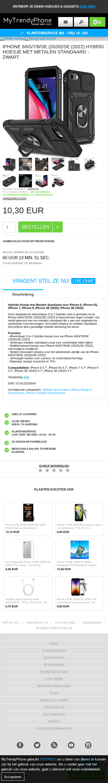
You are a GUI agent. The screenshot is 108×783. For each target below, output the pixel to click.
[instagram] (88, 745)
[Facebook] (20, 745)
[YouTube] (71, 745)
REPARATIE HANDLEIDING (54, 686)
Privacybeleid (54, 707)
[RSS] (54, 745)
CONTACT (54, 721)
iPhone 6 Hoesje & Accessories (46, 392)
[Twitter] (37, 745)
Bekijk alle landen (54, 700)
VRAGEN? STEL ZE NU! (53, 280)
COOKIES (48, 759)
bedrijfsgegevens (54, 672)
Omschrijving (23, 294)
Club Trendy (54, 679)
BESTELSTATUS (54, 658)
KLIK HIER (87, 6)
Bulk (26, 377)
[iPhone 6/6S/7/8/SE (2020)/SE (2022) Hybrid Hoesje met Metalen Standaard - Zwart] (50, 156)
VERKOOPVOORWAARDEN (54, 728)
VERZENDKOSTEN (14, 198)
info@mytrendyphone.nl (54, 628)
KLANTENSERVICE (54, 650)
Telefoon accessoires (55, 389)
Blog (54, 693)
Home (54, 643)
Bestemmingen (54, 714)
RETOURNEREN (54, 665)
